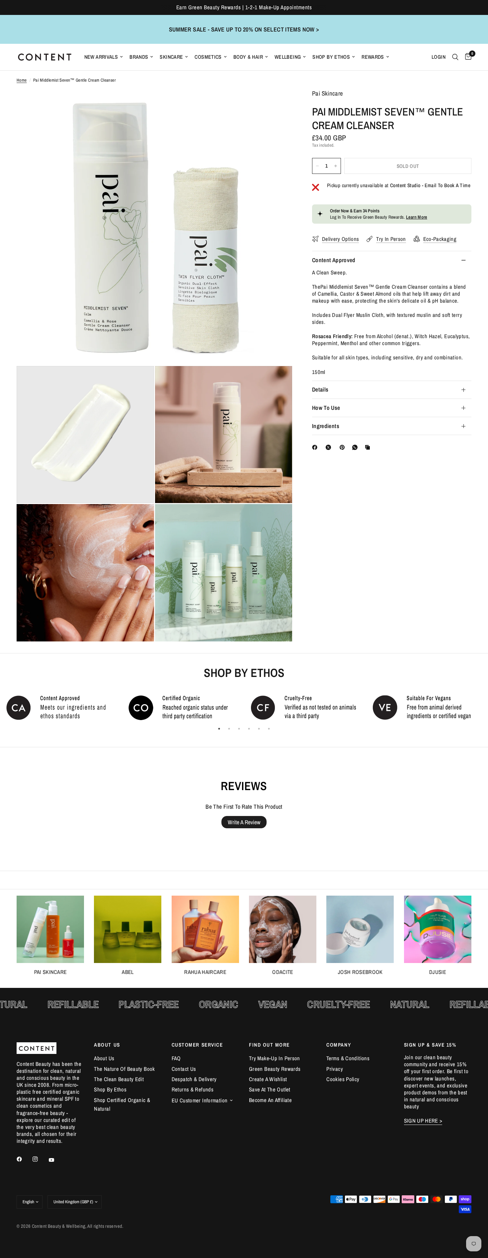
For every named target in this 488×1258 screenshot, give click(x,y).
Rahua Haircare (205, 972)
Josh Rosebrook (360, 972)
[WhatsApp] (356, 447)
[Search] (455, 57)
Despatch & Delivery (194, 1079)
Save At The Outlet (269, 1089)
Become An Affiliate (270, 1100)
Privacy (334, 1069)
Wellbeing (288, 56)
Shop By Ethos (331, 56)
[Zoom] (278, 103)
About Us (104, 1058)
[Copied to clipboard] (369, 447)
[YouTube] (56, 1159)
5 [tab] (259, 728)
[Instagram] (40, 1159)
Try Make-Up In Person (274, 1058)
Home (22, 80)
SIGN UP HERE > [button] (423, 1121)
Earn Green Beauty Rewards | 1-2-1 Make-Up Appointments (244, 7)
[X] (330, 447)
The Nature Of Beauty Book (124, 1069)
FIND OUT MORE (269, 1044)
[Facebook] (316, 447)
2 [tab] (229, 728)
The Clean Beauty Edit (119, 1079)
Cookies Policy (342, 1079)
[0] (466, 57)
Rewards (373, 56)
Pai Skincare (50, 972)
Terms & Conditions (347, 1058)
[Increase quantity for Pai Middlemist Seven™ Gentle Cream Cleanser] (336, 166)
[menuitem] (103, 56)
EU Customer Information (200, 1100)
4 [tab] (249, 728)
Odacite (282, 972)
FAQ (176, 1058)
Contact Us (184, 1069)
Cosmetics (208, 56)
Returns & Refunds (192, 1089)
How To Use (326, 407)
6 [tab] (269, 728)
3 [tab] (239, 728)
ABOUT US (107, 1044)
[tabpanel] (61, 707)
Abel (128, 972)
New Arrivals (101, 56)
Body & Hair (248, 56)
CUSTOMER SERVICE (197, 1044)
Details (320, 389)
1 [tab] (219, 728)
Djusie (437, 972)
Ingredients (325, 426)
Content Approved (334, 260)
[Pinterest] (344, 447)
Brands (138, 56)
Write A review (244, 822)
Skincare (171, 56)
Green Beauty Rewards (274, 1069)
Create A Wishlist (268, 1079)
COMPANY (338, 1044)
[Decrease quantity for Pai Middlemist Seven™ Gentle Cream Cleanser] (317, 166)
